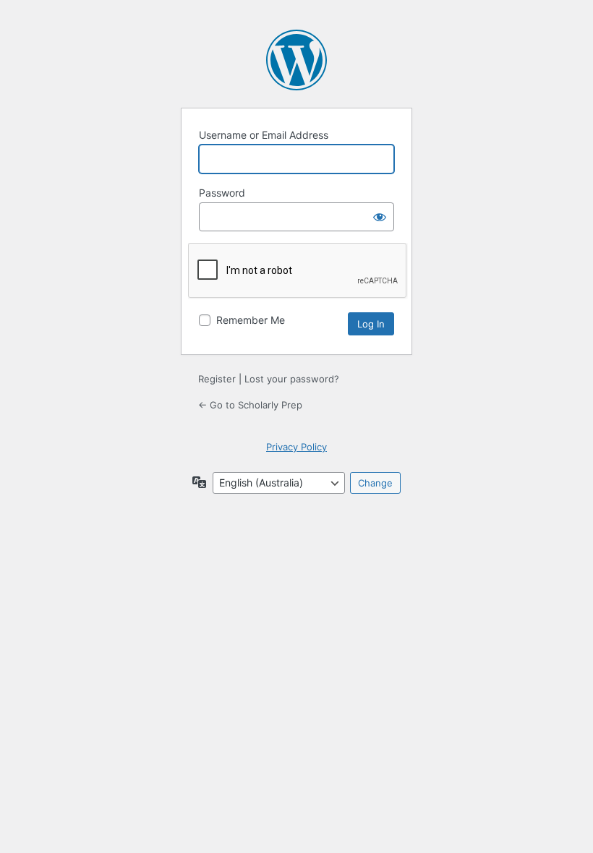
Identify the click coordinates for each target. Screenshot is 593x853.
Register (217, 379)
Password (222, 193)
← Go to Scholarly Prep (250, 405)
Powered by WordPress (296, 60)
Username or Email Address (263, 135)
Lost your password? (291, 379)
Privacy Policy (296, 447)
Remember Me (250, 320)
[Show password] (379, 216)
